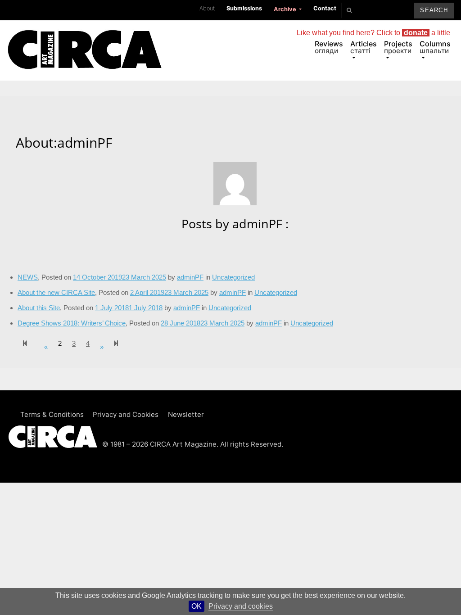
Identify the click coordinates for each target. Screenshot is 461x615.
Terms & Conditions (52, 414)
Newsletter (186, 414)
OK (196, 606)
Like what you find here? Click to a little (373, 32)
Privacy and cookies (240, 606)
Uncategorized (275, 292)
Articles (363, 47)
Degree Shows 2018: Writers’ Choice (72, 323)
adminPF (268, 323)
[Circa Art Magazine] (84, 39)
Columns (435, 47)
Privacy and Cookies (125, 414)
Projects (398, 47)
